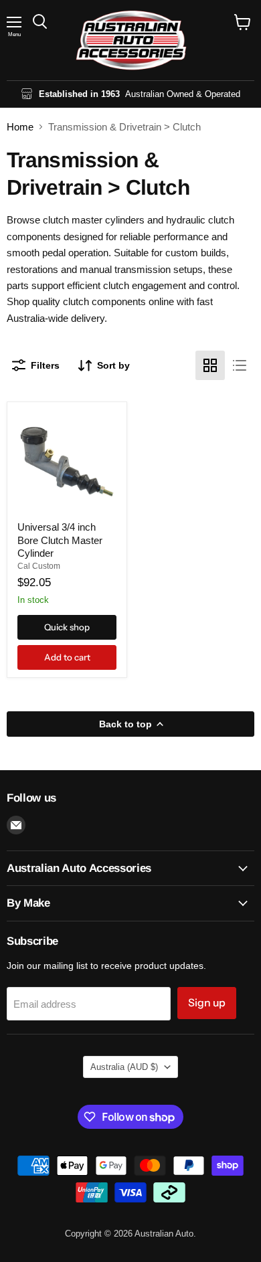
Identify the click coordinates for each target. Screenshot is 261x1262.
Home (20, 126)
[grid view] (210, 365)
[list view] (239, 365)
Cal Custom (38, 566)
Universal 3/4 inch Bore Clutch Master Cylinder (59, 540)
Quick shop (67, 627)
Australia (124, 1067)
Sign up (207, 1002)
